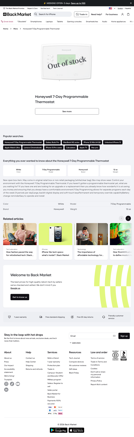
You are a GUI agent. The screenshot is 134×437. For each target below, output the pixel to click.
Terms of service (97, 358)
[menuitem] (36, 21)
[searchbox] (54, 14)
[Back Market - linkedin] (6, 390)
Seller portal (52, 390)
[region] (67, 242)
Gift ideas (73, 369)
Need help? (96, 14)
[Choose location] (112, 8)
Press (6, 362)
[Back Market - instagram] (6, 384)
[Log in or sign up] (122, 14)
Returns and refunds (34, 369)
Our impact (9, 365)
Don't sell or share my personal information (98, 374)
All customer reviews (77, 365)
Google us (15, 288)
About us (8, 358)
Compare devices (76, 362)
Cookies (94, 368)
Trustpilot (8, 379)
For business (112, 14)
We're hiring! (9, 376)
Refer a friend (53, 358)
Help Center (31, 362)
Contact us (30, 358)
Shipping (29, 365)
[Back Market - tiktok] (12, 384)
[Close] (131, 3)
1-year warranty (54, 362)
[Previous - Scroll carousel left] (121, 218)
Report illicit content (99, 384)
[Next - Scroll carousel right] (128, 218)
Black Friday (74, 373)
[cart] (128, 14)
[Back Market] (17, 14)
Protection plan (54, 365)
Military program (54, 379)
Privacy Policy (96, 381)
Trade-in (51, 369)
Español (128, 8)
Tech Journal (74, 358)
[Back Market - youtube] (18, 384)
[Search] (36, 14)
